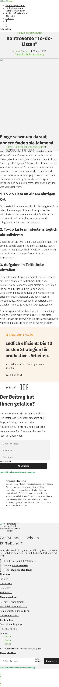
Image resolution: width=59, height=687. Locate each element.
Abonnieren (23, 466)
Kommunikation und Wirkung (14, 611)
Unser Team (6, 583)
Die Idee (4, 579)
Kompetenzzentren (15, 10)
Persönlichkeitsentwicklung (29, 54)
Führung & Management (12, 602)
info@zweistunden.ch (21, 570)
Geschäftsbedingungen (11, 624)
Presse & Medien (8, 629)
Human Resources (9, 615)
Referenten (5, 588)
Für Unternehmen (14, 8)
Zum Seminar (13, 374)
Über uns (10, 16)
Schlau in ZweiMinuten (16, 13)
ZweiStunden (23, 51)
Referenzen (6, 592)
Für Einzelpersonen (15, 5)
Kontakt (9, 18)
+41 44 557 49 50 (20, 565)
